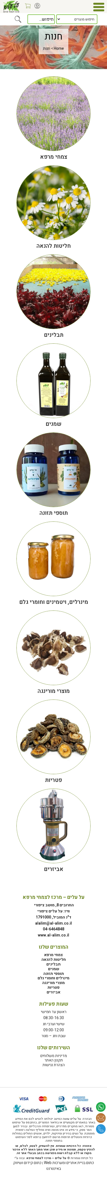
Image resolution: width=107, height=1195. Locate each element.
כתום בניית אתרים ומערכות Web (69, 1163)
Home (59, 48)
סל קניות (26, 8)
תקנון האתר (53, 1060)
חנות (46, 48)
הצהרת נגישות (54, 1065)
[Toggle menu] (98, 6)
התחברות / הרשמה (36, 8)
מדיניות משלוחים (53, 1056)
